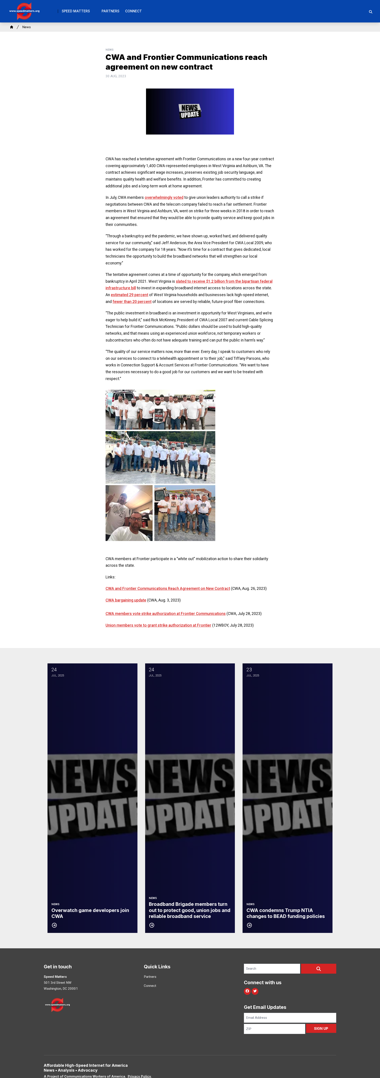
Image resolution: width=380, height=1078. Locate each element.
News (26, 27)
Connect (133, 11)
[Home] (12, 27)
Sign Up (321, 1028)
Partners (110, 11)
